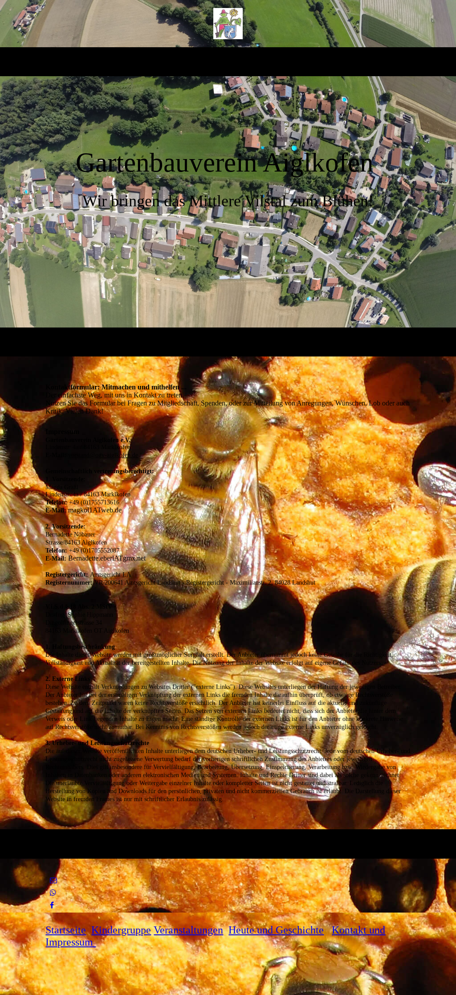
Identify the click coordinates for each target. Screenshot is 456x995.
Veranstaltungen (188, 930)
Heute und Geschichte (276, 930)
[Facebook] (52, 905)
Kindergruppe (121, 930)
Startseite (65, 930)
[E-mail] (53, 880)
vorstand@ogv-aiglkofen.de (103, 455)
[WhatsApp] (53, 893)
